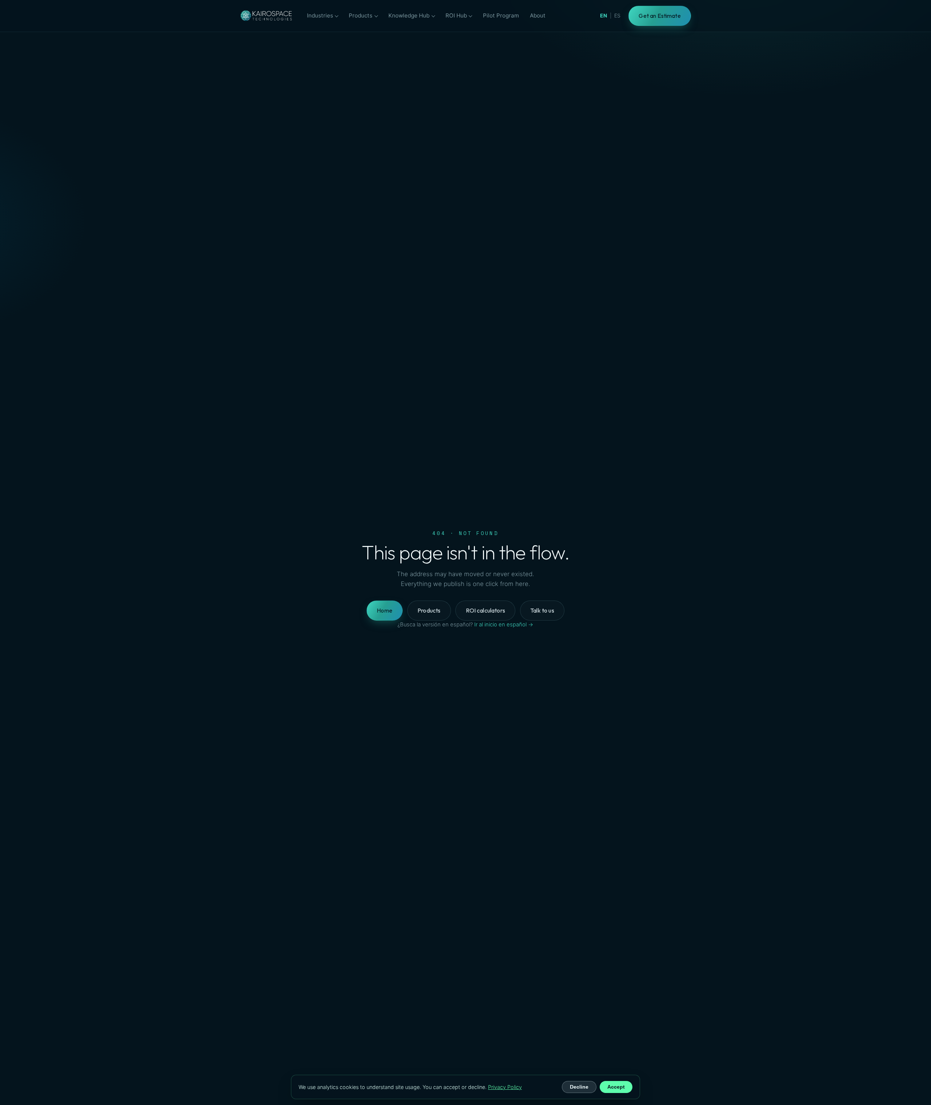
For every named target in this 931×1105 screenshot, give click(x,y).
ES (617, 15)
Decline (579, 1087)
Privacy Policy (505, 1087)
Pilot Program (501, 15)
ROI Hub (456, 15)
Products (360, 15)
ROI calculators (485, 610)
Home (384, 610)
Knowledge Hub (408, 15)
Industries (320, 15)
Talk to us (542, 610)
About (538, 15)
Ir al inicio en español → (503, 624)
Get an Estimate (659, 15)
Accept (616, 1087)
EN (603, 15)
